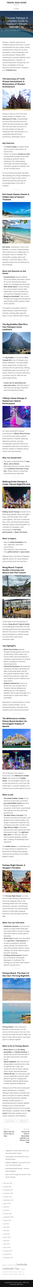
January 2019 (7, 1254)
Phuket (11, 1272)
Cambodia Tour (11, 1268)
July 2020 (6, 1224)
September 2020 (8, 1217)
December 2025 (8, 1190)
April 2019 (7, 1244)
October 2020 (8, 1214)
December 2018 (8, 1257)
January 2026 (7, 1186)
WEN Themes (20, 1284)
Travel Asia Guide (16, 2)
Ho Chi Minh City (5, 1272)
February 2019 (8, 1251)
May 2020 (6, 1230)
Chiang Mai (22, 1269)
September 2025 (8, 1200)
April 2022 (7, 1210)
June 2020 (6, 1227)
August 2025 (7, 1203)
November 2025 (8, 1193)
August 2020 (7, 1220)
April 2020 (7, 1234)
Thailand (15, 1272)
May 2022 (6, 1207)
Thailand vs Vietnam (13, 1274)
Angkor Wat (4, 1265)
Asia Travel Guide (10, 1121)
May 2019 (6, 1241)
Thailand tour (21, 1272)
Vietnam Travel (21, 1274)
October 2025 (8, 1197)
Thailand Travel (23, 1121)
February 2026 (8, 1183)
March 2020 (7, 1237)
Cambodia (21, 1264)
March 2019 (7, 1247)
